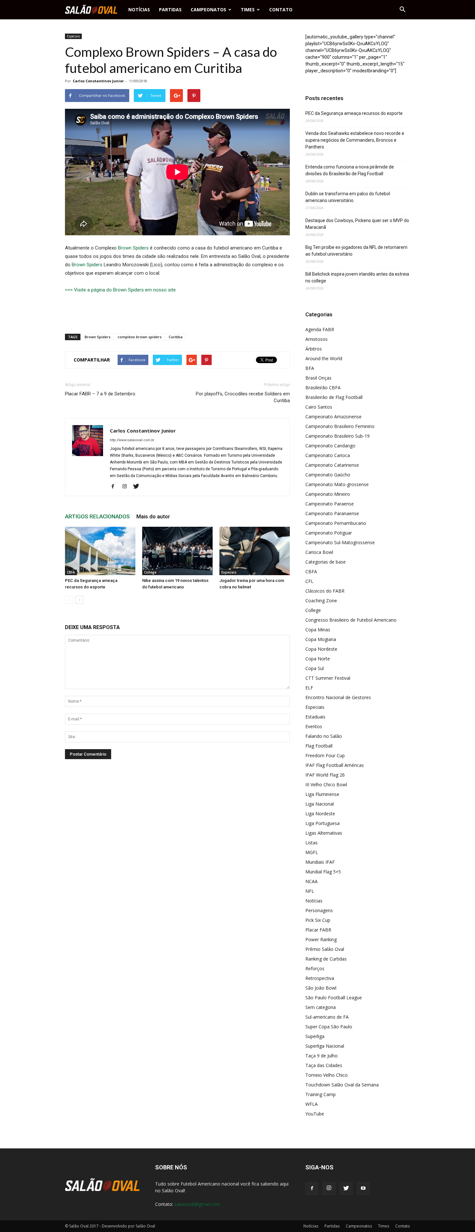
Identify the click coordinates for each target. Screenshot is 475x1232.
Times (248, 9)
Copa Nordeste (321, 649)
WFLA (311, 1104)
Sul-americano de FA (327, 1017)
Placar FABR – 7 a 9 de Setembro (100, 394)
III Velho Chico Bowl (326, 784)
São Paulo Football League (333, 997)
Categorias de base (325, 562)
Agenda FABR (319, 329)
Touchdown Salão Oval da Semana (342, 1085)
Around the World (323, 358)
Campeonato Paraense (329, 504)
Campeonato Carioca (327, 455)
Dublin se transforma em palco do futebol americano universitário (347, 197)
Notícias (139, 9)
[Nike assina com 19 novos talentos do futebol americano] (177, 551)
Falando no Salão (323, 736)
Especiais (73, 36)
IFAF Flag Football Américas (334, 765)
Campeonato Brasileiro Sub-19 (337, 436)
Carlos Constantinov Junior (98, 80)
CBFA (71, 572)
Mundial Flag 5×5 (323, 872)
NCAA (311, 881)
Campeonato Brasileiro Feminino (340, 426)
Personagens (319, 910)
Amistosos (316, 339)
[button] (402, 9)
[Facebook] (115, 487)
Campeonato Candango (330, 446)
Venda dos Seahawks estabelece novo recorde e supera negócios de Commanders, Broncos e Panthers (354, 140)
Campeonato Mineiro (327, 494)
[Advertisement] (177, 312)
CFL (309, 581)
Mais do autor (153, 516)
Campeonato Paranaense (332, 513)
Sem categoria (320, 1007)
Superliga (314, 1036)
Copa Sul (314, 668)
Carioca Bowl (319, 552)
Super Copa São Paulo (328, 1026)
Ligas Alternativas (323, 833)
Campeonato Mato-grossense (337, 484)
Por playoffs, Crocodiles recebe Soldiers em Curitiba (243, 397)
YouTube (314, 1114)
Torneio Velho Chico (326, 1075)
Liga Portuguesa (322, 823)
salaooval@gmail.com (197, 1204)
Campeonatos (208, 9)
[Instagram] (126, 487)
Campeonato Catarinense (332, 465)
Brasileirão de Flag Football (334, 397)
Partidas (170, 9)
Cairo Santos (318, 407)
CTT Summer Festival (327, 678)
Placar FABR (318, 930)
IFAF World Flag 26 (325, 775)
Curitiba (176, 336)
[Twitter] (138, 487)
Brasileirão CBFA (323, 387)
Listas (311, 843)
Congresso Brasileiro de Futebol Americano (350, 620)
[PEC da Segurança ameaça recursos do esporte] (100, 551)
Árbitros (313, 349)
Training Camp (320, 1094)
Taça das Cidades (323, 1065)
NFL (309, 891)
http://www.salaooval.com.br (132, 440)
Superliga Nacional (324, 1046)
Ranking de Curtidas (326, 959)
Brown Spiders (133, 248)
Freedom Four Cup (325, 755)
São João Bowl (320, 988)
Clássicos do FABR (324, 591)
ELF (309, 688)
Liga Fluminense (322, 794)
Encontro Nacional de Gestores (338, 697)
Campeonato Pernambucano (335, 523)
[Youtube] (363, 1188)
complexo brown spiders (140, 336)
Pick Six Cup (317, 920)
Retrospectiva (319, 978)
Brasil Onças (318, 378)
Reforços (314, 968)
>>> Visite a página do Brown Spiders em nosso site (120, 290)
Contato (280, 9)
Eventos (313, 726)
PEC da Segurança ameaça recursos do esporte (354, 113)
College (150, 572)
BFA (309, 368)
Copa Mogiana (320, 639)
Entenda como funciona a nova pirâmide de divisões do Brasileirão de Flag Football (349, 170)
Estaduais (315, 717)
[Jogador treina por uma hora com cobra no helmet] (254, 551)
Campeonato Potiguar (328, 533)
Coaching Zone (321, 600)
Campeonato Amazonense (333, 416)
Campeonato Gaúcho (327, 475)
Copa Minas (317, 629)
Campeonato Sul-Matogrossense (340, 542)
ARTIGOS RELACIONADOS (97, 516)
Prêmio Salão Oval (324, 949)
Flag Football (318, 746)
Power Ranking (321, 939)
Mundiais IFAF (320, 862)
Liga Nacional (319, 804)
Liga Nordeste (320, 813)
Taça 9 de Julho (321, 1056)
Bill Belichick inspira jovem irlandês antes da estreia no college (357, 277)
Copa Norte (317, 659)
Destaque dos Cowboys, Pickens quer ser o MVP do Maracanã (357, 224)
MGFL (311, 852)
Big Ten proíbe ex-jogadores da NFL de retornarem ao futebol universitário (356, 251)
